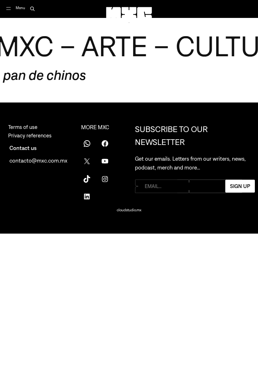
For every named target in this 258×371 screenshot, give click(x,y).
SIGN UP (240, 186)
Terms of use (22, 127)
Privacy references (30, 135)
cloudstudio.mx (129, 210)
